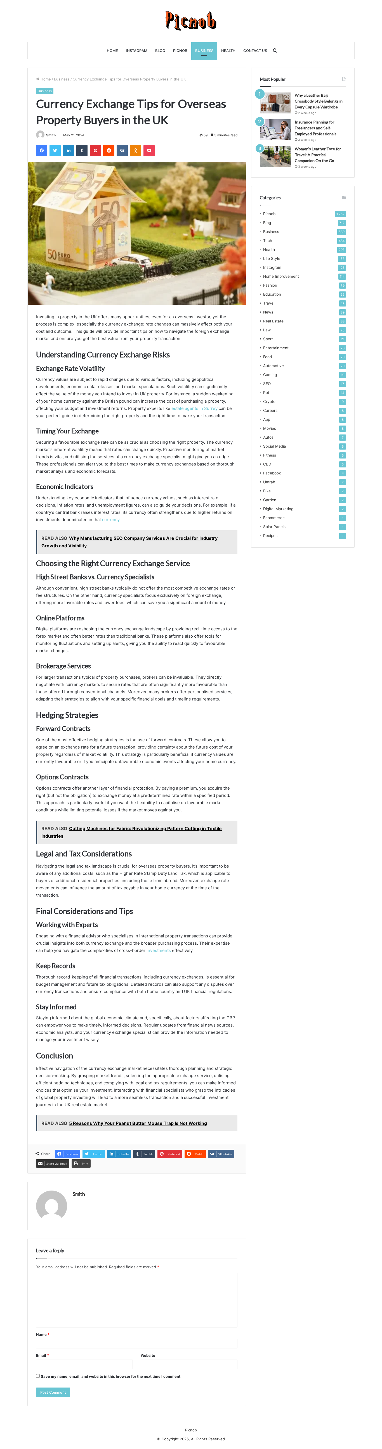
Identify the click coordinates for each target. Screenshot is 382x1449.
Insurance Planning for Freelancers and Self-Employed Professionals (315, 128)
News (268, 312)
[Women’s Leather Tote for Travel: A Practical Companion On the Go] (275, 156)
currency (110, 519)
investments (159, 950)
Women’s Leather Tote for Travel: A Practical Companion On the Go (318, 154)
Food (267, 357)
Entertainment (276, 348)
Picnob (180, 50)
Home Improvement (281, 276)
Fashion (270, 285)
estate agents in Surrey (194, 408)
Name (42, 1334)
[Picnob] (191, 21)
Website (148, 1355)
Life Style (271, 258)
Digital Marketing (278, 509)
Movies (269, 428)
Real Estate (273, 321)
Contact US (255, 50)
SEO (267, 383)
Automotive (273, 366)
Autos (268, 437)
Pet (266, 392)
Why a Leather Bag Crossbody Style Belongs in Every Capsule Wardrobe (319, 101)
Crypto (269, 401)
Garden (269, 500)
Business (204, 50)
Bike (267, 491)
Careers (270, 410)
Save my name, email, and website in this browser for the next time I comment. (111, 1376)
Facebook (272, 473)
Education (272, 294)
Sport (268, 339)
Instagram (136, 50)
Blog (160, 50)
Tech (267, 240)
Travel (268, 303)
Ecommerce (274, 518)
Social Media (274, 446)
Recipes (270, 535)
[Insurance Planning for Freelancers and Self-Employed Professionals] (275, 129)
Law (267, 330)
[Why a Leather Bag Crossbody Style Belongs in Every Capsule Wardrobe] (275, 102)
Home (112, 50)
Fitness (269, 455)
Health (228, 50)
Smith (51, 135)
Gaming (270, 374)
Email (42, 1355)
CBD (267, 464)
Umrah (269, 482)
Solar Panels (274, 526)
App (266, 419)
